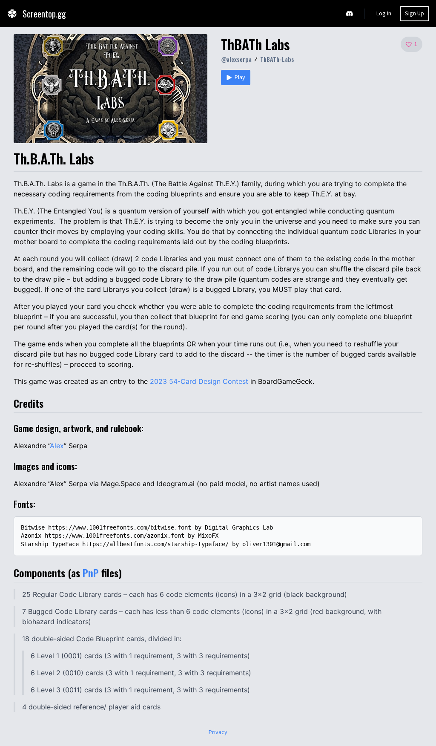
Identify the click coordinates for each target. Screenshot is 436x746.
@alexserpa (236, 59)
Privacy (218, 732)
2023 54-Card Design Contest (199, 381)
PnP (91, 572)
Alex (57, 445)
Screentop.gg (44, 13)
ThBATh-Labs (277, 59)
